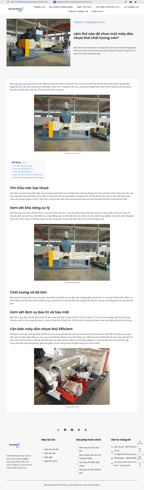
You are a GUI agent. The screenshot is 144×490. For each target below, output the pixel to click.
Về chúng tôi (131, 7)
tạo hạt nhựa (42, 337)
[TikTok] (85, 430)
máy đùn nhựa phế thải (24, 83)
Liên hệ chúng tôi (78, 11)
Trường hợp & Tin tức (95, 22)
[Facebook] (126, 2)
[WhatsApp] (58, 430)
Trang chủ (40, 7)
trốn (24, 162)
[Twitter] (135, 2)
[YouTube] (131, 2)
